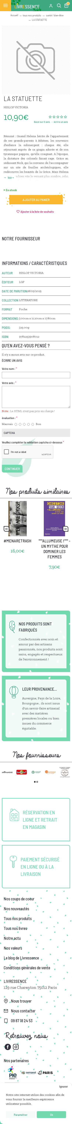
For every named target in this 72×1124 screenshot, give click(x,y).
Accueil (14, 15)
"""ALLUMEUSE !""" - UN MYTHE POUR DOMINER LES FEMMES (54, 548)
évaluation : (9, 418)
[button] (6, 529)
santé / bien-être (55, 15)
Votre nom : (8, 368)
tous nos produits (32, 15)
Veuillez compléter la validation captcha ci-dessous (32, 442)
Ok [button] (51, 1114)
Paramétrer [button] (20, 1114)
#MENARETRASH (17, 540)
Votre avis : (8, 383)
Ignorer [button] (63, 1086)
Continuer (12, 469)
